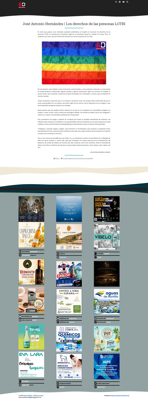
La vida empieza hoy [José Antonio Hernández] (78, 158)
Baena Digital (27, 395)
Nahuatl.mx (125, 395)
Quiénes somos (38, 395)
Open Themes (116, 395)
